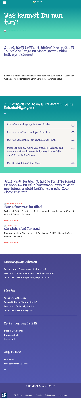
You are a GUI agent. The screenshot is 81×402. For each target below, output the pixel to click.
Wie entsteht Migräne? (15, 298)
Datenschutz (50, 395)
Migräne (9, 291)
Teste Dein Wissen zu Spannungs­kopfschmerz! (26, 277)
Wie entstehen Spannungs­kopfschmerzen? (25, 269)
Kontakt (39, 395)
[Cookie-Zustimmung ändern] (4, 395)
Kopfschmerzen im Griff (20, 323)
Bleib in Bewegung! (13, 331)
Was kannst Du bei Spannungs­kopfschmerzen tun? (29, 273)
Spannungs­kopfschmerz (20, 262)
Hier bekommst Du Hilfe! (16, 363)
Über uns (28, 395)
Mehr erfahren (11, 220)
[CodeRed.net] (9, 369)
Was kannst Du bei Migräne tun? (20, 306)
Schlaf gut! (9, 339)
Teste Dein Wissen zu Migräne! (19, 310)
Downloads (9, 359)
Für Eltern (18, 395)
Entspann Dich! (11, 335)
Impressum (63, 395)
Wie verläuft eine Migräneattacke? (20, 302)
